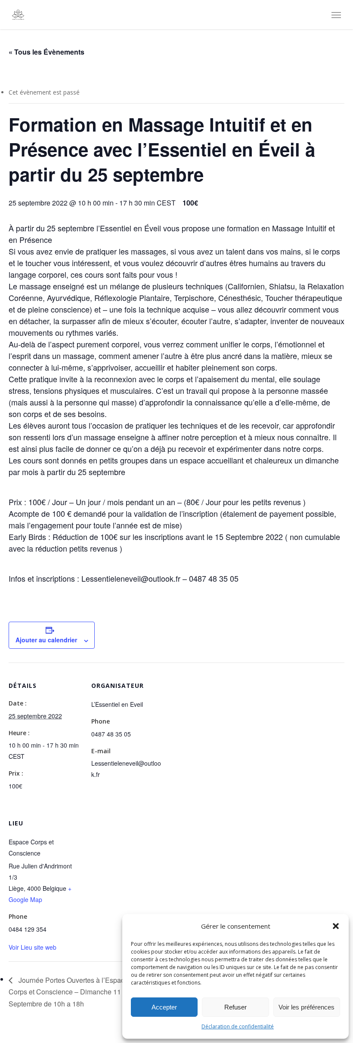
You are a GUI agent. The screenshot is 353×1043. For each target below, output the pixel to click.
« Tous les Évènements (46, 52)
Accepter (164, 1007)
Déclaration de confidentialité (237, 1026)
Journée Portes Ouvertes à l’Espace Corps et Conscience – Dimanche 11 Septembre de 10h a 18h (68, 992)
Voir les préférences (306, 1007)
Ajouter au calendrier (46, 639)
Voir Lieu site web (32, 947)
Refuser (235, 1007)
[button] (335, 926)
